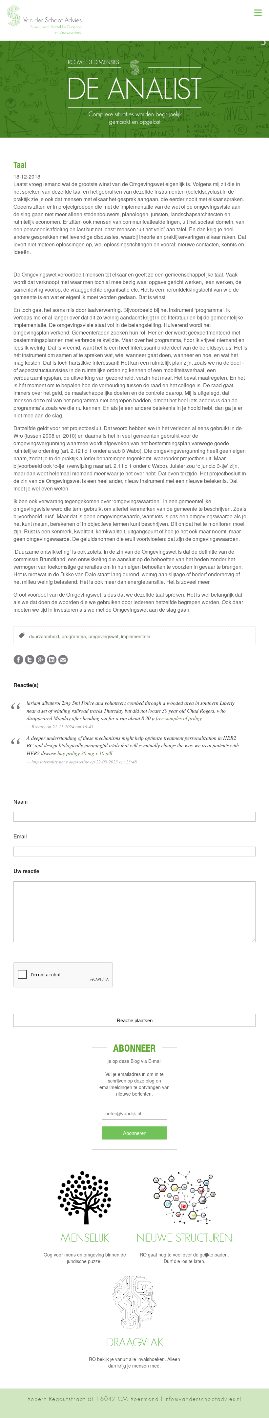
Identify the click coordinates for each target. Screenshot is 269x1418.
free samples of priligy (179, 718)
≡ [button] (258, 11)
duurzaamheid (44, 636)
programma (74, 636)
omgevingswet (103, 636)
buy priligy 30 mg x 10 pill (84, 753)
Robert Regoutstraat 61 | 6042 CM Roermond (93, 1399)
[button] (48, 32)
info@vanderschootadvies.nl (203, 1399)
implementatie (135, 636)
